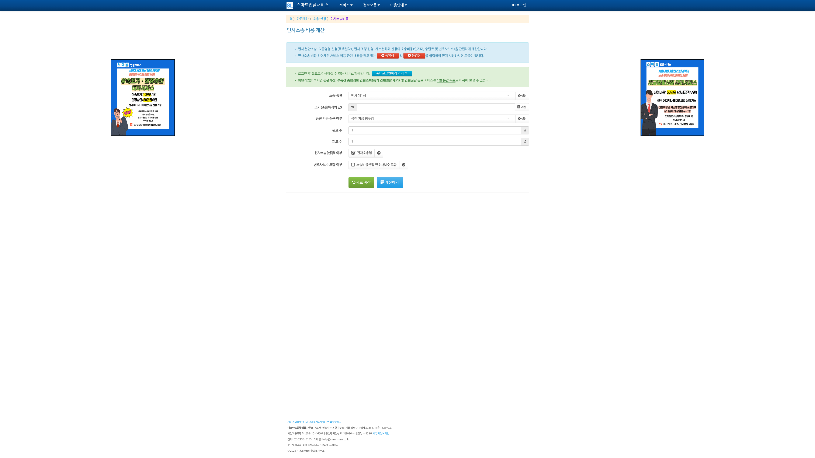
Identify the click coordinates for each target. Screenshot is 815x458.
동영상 (389, 56)
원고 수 (337, 131)
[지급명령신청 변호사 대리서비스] (672, 97)
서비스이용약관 (296, 422)
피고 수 (337, 142)
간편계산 (303, 19)
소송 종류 (335, 96)
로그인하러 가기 (392, 73)
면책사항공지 (334, 422)
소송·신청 (319, 19)
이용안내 (397, 5)
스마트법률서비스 (312, 5)
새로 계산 (363, 182)
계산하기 (392, 182)
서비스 (344, 5)
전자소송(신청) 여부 (328, 153)
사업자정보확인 (381, 433)
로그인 (520, 5)
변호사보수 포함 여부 (328, 165)
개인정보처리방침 (315, 422)
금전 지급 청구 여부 (329, 119)
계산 (523, 107)
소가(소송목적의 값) (328, 107)
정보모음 (370, 5)
